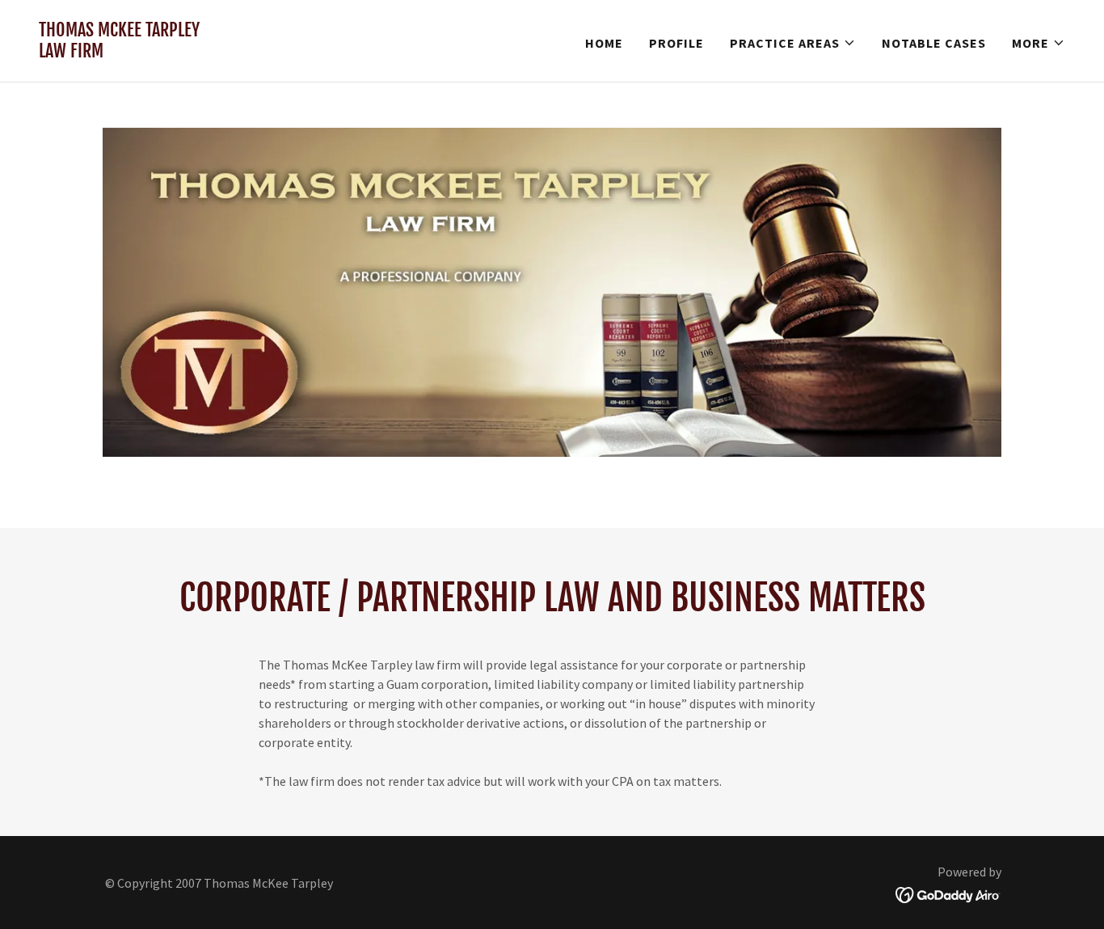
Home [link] (604, 43)
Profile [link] (676, 43)
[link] (119, 52)
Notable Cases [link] (934, 43)
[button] (793, 43)
